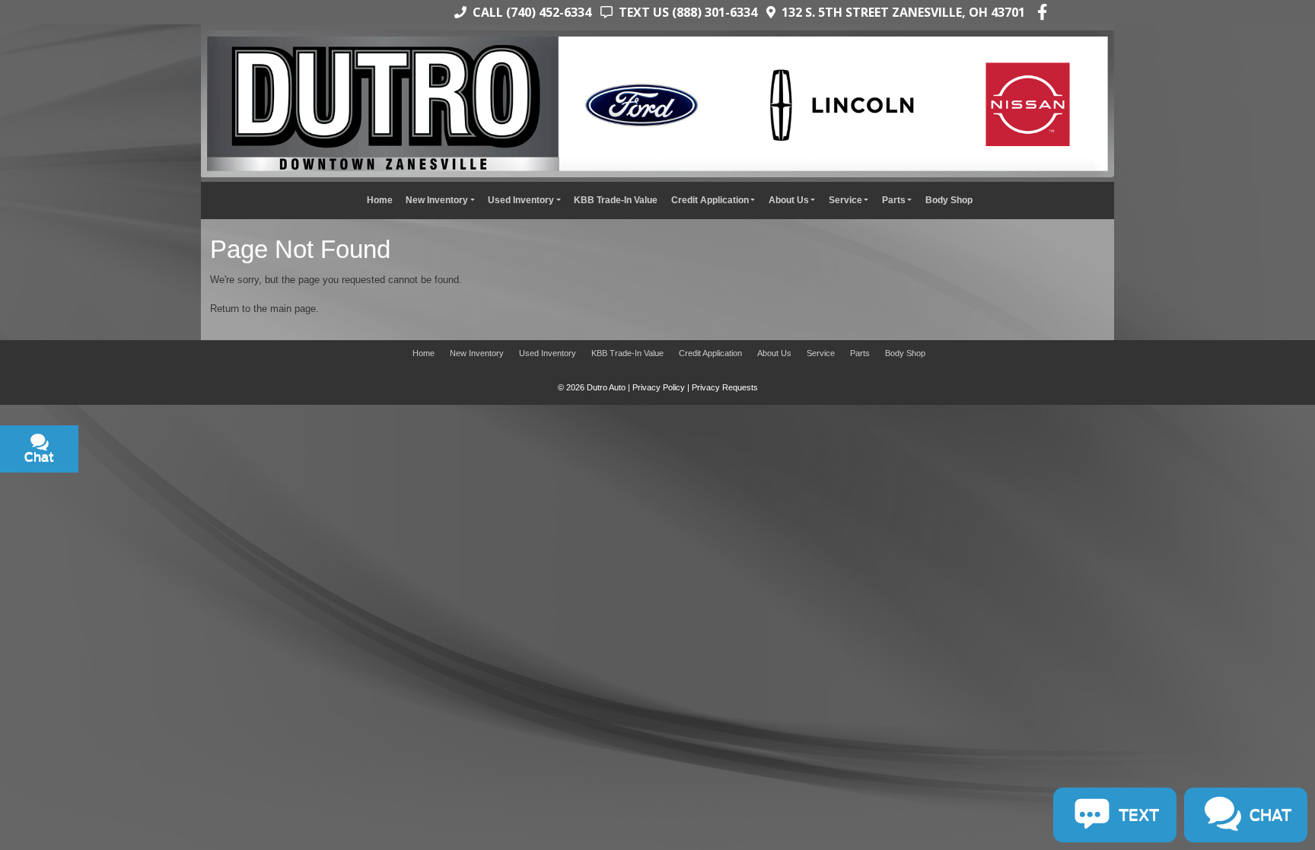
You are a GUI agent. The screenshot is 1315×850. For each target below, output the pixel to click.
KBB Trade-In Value (616, 200)
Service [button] (845, 200)
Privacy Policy (658, 387)
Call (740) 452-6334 (528, 12)
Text (169, 489)
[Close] (198, 422)
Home (380, 200)
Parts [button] (894, 200)
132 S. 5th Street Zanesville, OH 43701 (900, 12)
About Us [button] (789, 200)
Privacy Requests (725, 387)
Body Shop (949, 200)
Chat (111, 489)
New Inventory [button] (437, 200)
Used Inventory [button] (521, 200)
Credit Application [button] (710, 200)
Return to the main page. (264, 308)
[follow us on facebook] (1042, 12)
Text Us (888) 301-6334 (685, 12)
